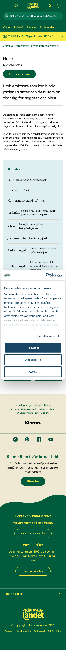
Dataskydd (39, 631)
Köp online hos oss (19, 74)
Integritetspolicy (23, 631)
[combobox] (36, 15)
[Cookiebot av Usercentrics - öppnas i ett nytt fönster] (46, 275)
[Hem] (33, 6)
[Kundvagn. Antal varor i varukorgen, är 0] (58, 5)
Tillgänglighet (54, 631)
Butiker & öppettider (33, 571)
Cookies (8, 631)
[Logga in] (49, 5)
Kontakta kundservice (33, 533)
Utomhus (8, 45)
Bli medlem (33, 481)
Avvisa (33, 371)
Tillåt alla (33, 347)
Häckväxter (22, 45)
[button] (33, 594)
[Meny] (5, 6)
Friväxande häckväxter (44, 45)
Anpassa (30, 359)
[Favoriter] (16, 5)
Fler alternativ (46, 336)
